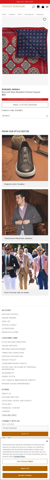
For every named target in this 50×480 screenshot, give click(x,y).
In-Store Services (10, 397)
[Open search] (33, 7)
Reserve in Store (10, 332)
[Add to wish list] (44, 19)
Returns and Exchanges (14, 349)
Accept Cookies (25, 475)
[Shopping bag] (43, 7)
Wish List (6, 321)
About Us (6, 393)
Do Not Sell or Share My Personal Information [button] (19, 368)
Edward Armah (11, 89)
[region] (25, 459)
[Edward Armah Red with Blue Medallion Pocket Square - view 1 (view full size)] (25, 51)
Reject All (25, 468)
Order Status (8, 376)
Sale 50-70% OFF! (25, 2)
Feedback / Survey (11, 408)
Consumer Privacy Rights (14, 363)
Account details (10, 314)
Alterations (8, 328)
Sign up (25, 434)
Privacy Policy (9, 360)
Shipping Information (12, 356)
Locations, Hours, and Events (16, 401)
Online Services (9, 345)
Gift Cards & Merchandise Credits (18, 380)
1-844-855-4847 (9, 415)
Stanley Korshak (13, 7)
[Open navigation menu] (47, 7)
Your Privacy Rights (25, 461)
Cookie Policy (19, 456)
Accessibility (8, 373)
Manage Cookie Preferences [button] (16, 384)
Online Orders (9, 318)
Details (6, 116)
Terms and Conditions (13, 353)
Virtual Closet (9, 325)
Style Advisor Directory (14, 342)
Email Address (8, 424)
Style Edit (7, 404)
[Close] (47, 441)
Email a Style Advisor (25, 105)
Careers (6, 411)
